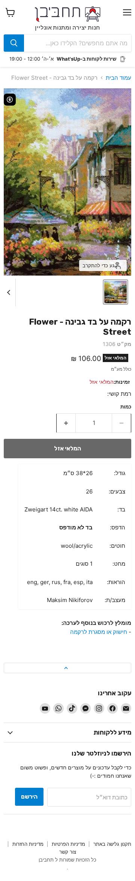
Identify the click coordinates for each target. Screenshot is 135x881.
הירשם (29, 796)
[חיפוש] (14, 43)
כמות (125, 407)
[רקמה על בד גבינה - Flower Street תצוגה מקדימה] (116, 292)
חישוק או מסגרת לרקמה (98, 631)
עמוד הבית (118, 78)
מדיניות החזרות (28, 844)
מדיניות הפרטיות (68, 844)
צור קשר (67, 852)
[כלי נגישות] (10, 100)
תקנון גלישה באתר (112, 844)
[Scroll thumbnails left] (10, 292)
